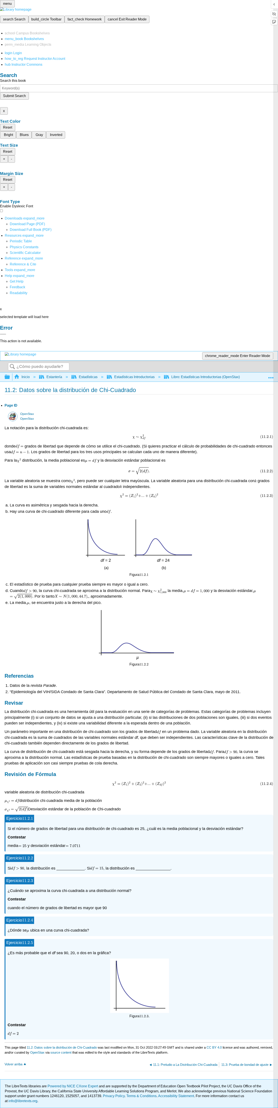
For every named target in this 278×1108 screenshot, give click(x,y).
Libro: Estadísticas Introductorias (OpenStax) (205, 377)
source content (60, 1052)
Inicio (26, 377)
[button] (17, 287)
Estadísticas (88, 377)
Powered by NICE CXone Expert (73, 1086)
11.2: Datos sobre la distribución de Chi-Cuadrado (62, 1047)
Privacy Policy (114, 1096)
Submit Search (14, 96)
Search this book (13, 80)
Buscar (12, 366)
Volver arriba (13, 1064)
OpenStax (27, 414)
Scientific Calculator (25, 253)
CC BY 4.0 (214, 1047)
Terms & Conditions (141, 1096)
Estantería (54, 377)
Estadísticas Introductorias (134, 377)
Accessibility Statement (176, 1096)
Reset (7, 127)
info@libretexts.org (22, 1101)
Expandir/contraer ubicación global (270, 375)
